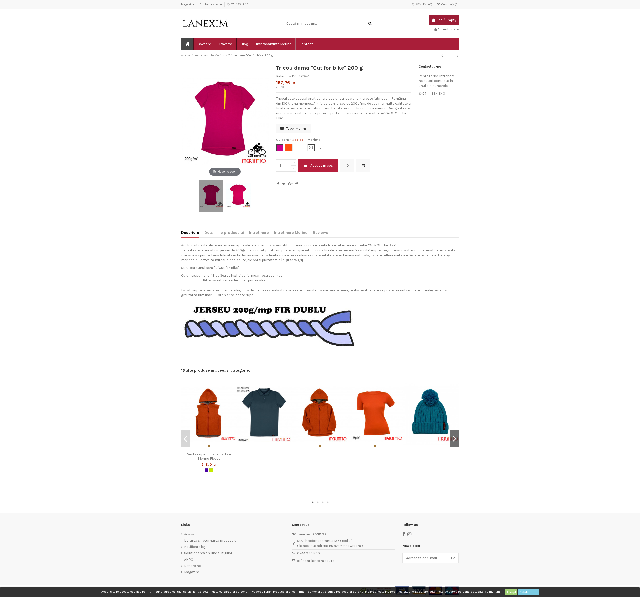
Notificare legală (197, 547)
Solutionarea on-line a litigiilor (208, 553)
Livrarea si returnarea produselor (211, 540)
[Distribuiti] (278, 184)
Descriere (190, 232)
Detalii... (529, 592)
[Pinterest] (297, 184)
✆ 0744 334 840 (432, 93)
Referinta (283, 76)
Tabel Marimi (296, 128)
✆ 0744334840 (237, 4)
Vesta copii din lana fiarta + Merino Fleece (209, 456)
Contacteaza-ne (211, 4)
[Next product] (455, 56)
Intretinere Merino (291, 232)
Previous (185, 438)
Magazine (188, 4)
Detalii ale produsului (224, 232)
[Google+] (290, 184)
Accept (511, 592)
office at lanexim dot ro (315, 561)
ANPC (188, 559)
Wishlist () (424, 4)
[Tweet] (284, 184)
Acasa (189, 534)
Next (454, 438)
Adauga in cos (321, 165)
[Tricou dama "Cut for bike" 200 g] (211, 196)
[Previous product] (446, 56)
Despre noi (193, 566)
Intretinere (259, 232)
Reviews (320, 232)
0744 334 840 (308, 553)
